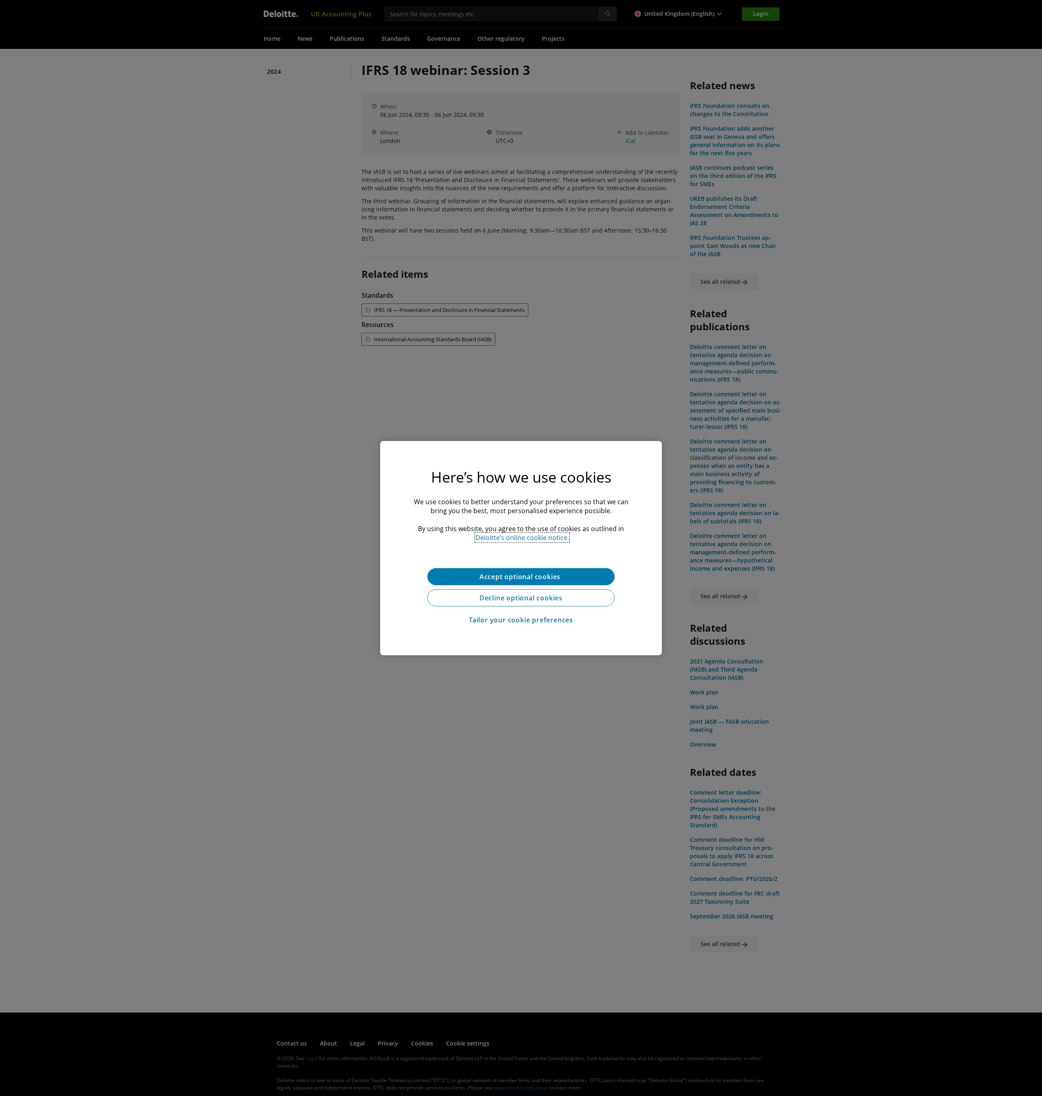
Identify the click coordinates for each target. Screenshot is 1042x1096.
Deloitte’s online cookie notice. (522, 537)
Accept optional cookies (521, 576)
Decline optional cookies (521, 597)
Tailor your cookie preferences (521, 619)
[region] (521, 548)
